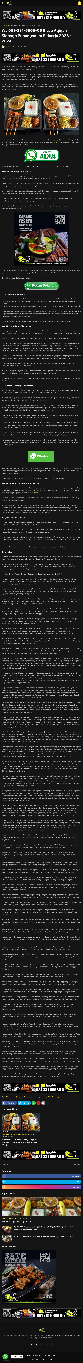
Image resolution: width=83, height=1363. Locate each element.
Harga (45, 1359)
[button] (2, 3)
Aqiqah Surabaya (59, 142)
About (38, 1359)
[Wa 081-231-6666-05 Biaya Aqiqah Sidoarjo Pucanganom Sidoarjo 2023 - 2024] (21, 1122)
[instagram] (46, 1344)
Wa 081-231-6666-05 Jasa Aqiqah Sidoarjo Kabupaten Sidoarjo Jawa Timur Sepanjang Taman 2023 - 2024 (43, 1228)
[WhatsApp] (34, 1103)
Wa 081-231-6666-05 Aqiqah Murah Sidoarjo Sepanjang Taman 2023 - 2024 (44, 1236)
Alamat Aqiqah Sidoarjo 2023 (16, 1221)
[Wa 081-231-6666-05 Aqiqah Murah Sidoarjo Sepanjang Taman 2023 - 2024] (7, 1238)
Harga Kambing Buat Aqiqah (50, 1097)
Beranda (5, 25)
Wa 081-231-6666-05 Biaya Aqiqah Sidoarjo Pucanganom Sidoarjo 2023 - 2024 (21, 1142)
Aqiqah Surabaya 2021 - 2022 (45, 1355)
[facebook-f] (32, 1344)
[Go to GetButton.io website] (5, 1360)
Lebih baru (6, 1164)
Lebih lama (76, 1164)
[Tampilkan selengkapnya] (48, 1103)
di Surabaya (34, 493)
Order (51, 1359)
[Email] (43, 1103)
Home (32, 1359)
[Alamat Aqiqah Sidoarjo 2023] (41, 1206)
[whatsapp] (51, 1344)
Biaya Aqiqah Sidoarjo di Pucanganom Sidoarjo (25, 25)
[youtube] (41, 1344)
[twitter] (36, 1344)
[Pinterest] (38, 1103)
